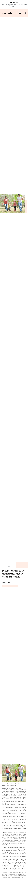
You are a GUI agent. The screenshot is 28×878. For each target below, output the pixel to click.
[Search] (26, 13)
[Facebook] (11, 2)
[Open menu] (20, 13)
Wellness (10, 566)
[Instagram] (17, 2)
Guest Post (4, 566)
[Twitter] (14, 2)
